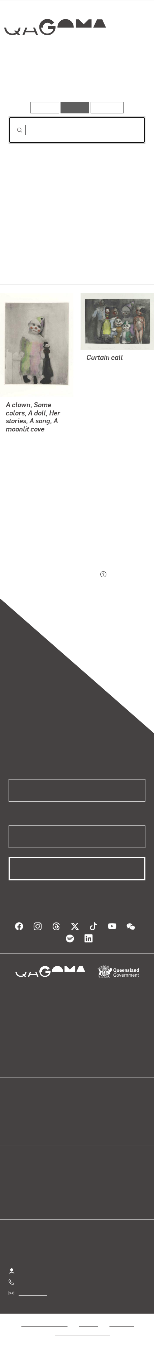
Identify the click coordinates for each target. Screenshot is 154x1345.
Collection (56, 53)
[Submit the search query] (14, 130)
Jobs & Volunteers (44, 1317)
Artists (75, 81)
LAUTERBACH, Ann (31, 456)
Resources (107, 107)
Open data (21, 1103)
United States (22, 241)
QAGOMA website (31, 1111)
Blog (85, 1103)
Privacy (88, 1317)
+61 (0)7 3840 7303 (43, 1275)
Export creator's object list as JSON (53, 574)
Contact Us (32, 1286)
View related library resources (46, 534)
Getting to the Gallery (45, 1264)
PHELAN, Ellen (25, 447)
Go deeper (122, 81)
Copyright (122, 1317)
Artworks (29, 81)
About (87, 1111)
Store (15, 1120)
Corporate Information (83, 1325)
